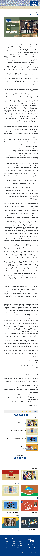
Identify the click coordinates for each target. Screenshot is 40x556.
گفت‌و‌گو (14, 543)
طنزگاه (7, 543)
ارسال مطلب (20, 541)
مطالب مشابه (34, 468)
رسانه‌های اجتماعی (20, 455)
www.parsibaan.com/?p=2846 (27, 411)
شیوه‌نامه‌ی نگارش (20, 545)
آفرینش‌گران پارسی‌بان (19, 547)
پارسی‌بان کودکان (5, 545)
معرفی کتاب (13, 547)
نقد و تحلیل (13, 545)
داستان (7, 541)
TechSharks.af (29, 554)
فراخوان (7, 547)
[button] (2, 7)
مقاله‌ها (35, 417)
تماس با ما (21, 543)
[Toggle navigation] (36, 8)
